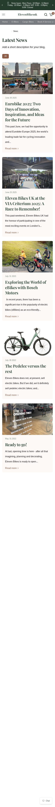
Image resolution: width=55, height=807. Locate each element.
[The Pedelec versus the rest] (27, 340)
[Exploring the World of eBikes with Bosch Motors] (27, 256)
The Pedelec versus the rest (25, 368)
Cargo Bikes (28, 22)
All (5, 56)
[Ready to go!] (27, 419)
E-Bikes (15, 22)
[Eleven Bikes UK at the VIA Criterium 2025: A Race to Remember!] (27, 173)
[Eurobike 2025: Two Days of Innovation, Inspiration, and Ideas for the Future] (27, 78)
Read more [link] (11, 148)
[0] (50, 14)
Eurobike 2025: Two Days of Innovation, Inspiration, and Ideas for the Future (24, 111)
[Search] (45, 14)
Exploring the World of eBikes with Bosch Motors (25, 287)
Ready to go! (16, 444)
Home (5, 22)
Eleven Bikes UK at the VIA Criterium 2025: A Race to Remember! (25, 203)
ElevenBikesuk (27, 14)
